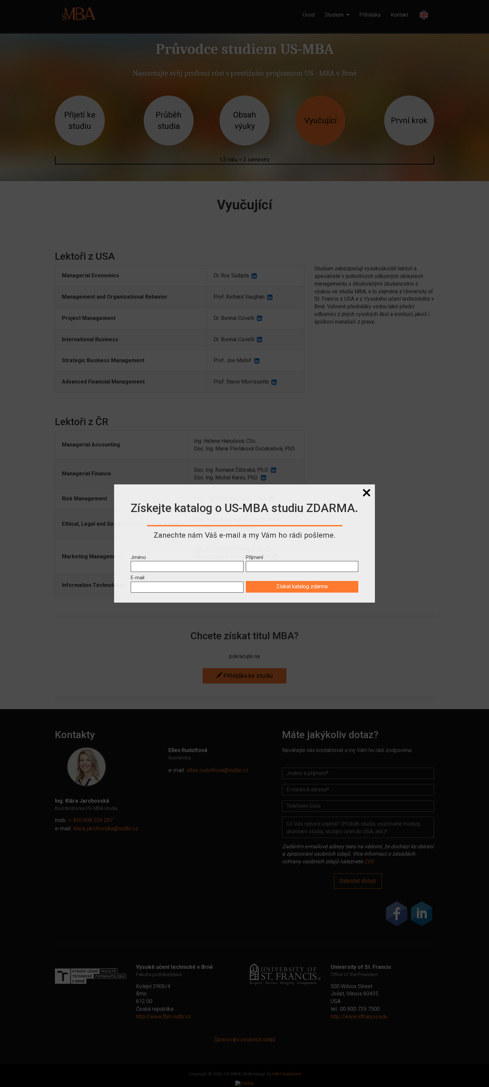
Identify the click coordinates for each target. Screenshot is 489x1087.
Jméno (138, 557)
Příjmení (254, 557)
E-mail (137, 578)
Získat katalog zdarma (302, 586)
